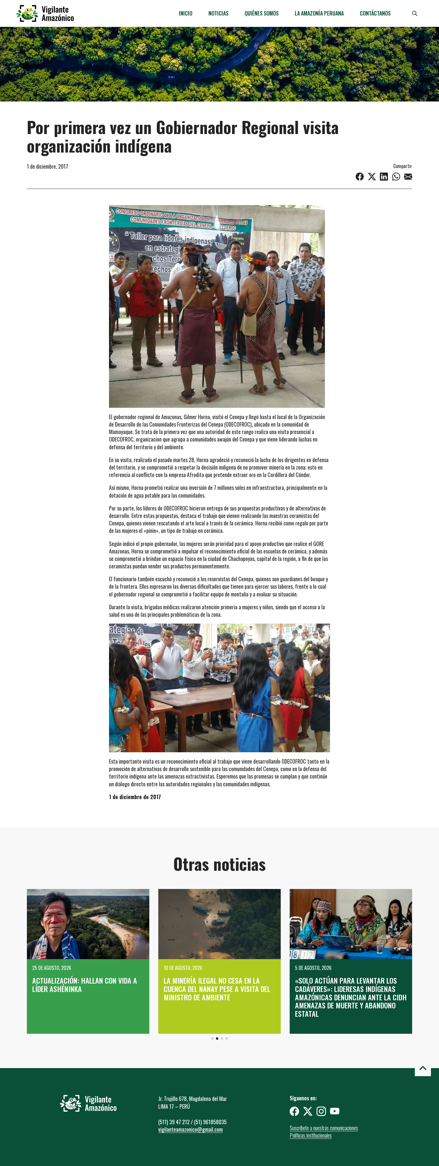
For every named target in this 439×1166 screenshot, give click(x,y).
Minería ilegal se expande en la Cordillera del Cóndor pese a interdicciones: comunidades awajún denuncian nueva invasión (347, 992)
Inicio (185, 13)
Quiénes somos (262, 13)
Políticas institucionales (311, 1135)
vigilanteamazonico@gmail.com (190, 1129)
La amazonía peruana (319, 13)
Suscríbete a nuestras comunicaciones (324, 1128)
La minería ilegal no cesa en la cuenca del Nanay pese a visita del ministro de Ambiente (85, 988)
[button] (212, 1038)
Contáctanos (375, 13)
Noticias (218, 13)
